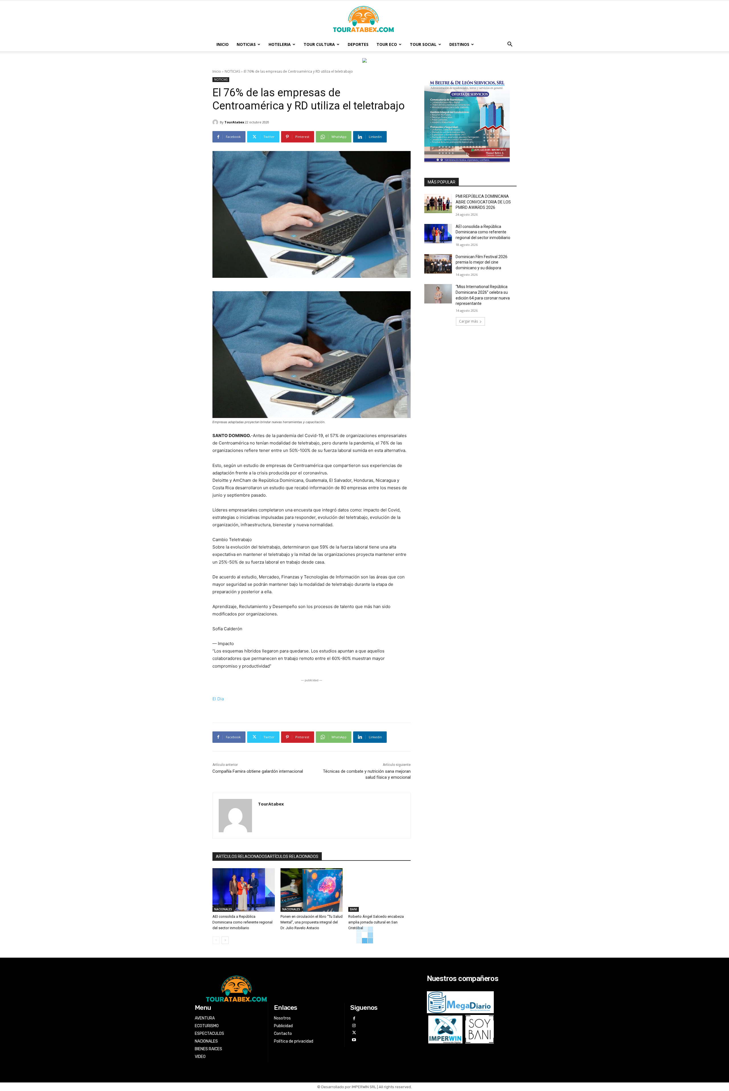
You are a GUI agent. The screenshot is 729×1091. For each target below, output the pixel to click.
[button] (510, 45)
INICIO (222, 44)
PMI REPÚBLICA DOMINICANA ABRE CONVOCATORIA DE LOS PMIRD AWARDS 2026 (483, 202)
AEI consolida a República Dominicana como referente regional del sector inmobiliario (242, 922)
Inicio (216, 71)
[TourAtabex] (216, 122)
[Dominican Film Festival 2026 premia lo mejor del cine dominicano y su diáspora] (438, 264)
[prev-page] (216, 940)
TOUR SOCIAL (423, 44)
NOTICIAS (246, 44)
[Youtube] (353, 1039)
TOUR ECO (386, 44)
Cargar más (468, 321)
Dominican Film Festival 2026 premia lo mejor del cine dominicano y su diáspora (481, 262)
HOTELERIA (280, 44)
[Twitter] (353, 1032)
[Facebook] (353, 1018)
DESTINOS (459, 44)
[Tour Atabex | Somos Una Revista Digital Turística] (364, 19)
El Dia (218, 698)
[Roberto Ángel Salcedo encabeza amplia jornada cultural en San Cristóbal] (379, 890)
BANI (353, 909)
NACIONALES (223, 909)
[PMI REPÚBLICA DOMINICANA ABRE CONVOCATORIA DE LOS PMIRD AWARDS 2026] (438, 203)
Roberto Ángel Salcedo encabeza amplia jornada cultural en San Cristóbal (376, 922)
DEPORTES (358, 44)
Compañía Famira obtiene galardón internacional (257, 771)
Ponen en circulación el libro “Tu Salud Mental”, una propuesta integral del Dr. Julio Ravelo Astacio (311, 922)
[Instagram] (353, 1025)
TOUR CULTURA (319, 44)
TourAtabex (234, 122)
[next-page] (225, 940)
